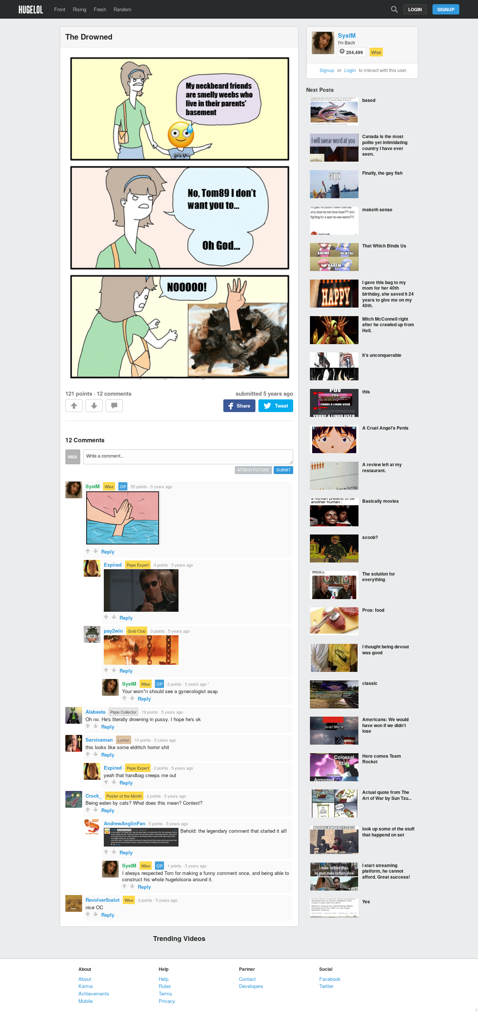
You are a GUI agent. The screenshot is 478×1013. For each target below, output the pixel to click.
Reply (107, 551)
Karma (85, 985)
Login (415, 9)
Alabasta (95, 711)
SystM (93, 486)
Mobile (85, 1000)
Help (163, 978)
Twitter (326, 985)
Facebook (330, 978)
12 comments (114, 393)
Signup (445, 9)
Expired (113, 564)
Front (59, 9)
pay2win (113, 630)
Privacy (167, 1000)
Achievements (93, 993)
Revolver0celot (103, 899)
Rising (79, 9)
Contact (247, 978)
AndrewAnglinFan (124, 823)
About (84, 978)
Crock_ (94, 795)
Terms (165, 993)
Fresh (100, 9)
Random (122, 9)
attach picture (253, 470)
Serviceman (99, 739)
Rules (165, 985)
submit (283, 470)
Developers (251, 985)
